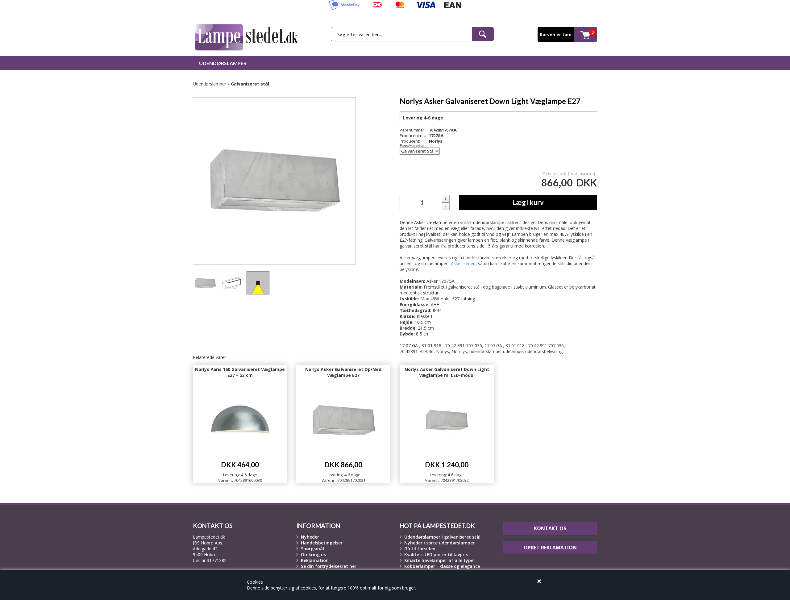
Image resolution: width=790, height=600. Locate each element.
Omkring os (313, 554)
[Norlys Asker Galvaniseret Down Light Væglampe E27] (205, 283)
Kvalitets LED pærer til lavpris (436, 554)
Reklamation (315, 560)
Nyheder (310, 537)
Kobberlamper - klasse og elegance (442, 566)
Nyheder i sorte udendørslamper (439, 543)
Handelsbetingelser (322, 543)
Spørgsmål (312, 549)
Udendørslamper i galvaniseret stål (442, 537)
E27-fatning (463, 299)
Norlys (435, 141)
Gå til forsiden (419, 549)
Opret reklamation (550, 547)
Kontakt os (550, 528)
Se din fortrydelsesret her (328, 566)
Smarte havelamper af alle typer (439, 560)
